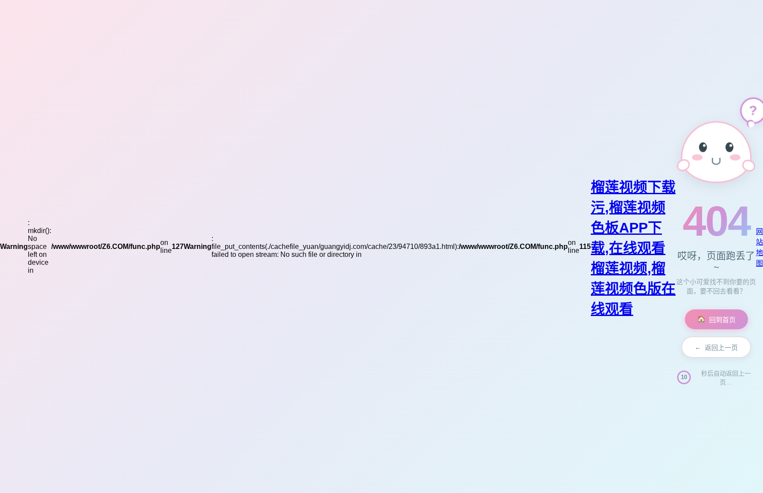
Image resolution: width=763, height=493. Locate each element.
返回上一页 (716, 347)
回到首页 (716, 319)
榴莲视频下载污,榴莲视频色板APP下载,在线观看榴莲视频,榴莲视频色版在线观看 (633, 248)
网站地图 (759, 247)
